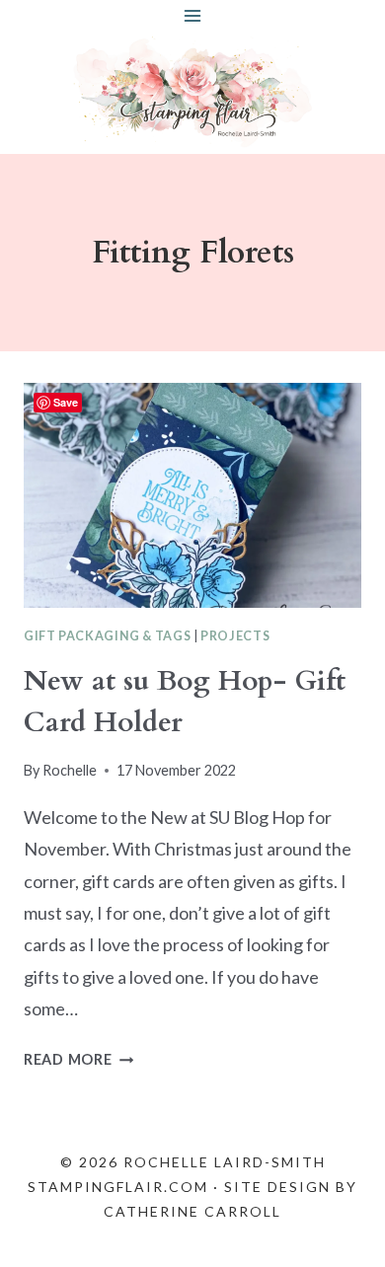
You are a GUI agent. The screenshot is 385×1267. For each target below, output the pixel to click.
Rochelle (69, 770)
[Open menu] (193, 15)
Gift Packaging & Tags (107, 636)
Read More (78, 1059)
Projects (235, 636)
